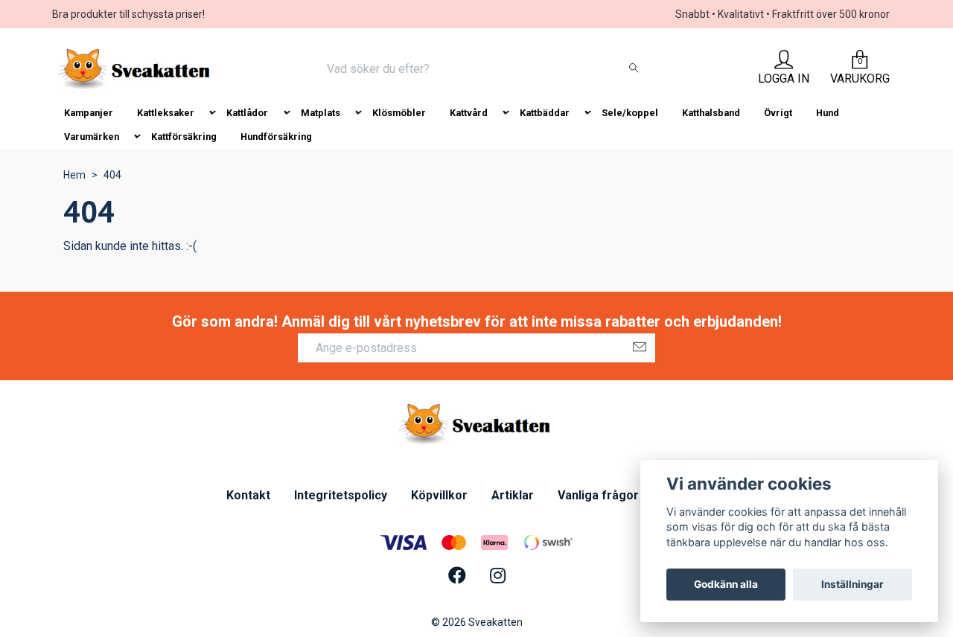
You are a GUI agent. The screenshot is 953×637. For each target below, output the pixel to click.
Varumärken (91, 136)
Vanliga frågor (598, 495)
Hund (827, 112)
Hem (74, 175)
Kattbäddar (545, 112)
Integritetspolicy (340, 495)
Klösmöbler (399, 112)
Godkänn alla (726, 584)
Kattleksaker (165, 112)
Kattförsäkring (184, 136)
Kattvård (469, 112)
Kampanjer (88, 112)
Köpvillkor (439, 495)
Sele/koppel (630, 112)
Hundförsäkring (276, 136)
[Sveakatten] (136, 69)
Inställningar (852, 584)
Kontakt (248, 495)
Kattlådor (247, 112)
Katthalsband (711, 112)
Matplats (320, 112)
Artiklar (512, 495)
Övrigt (778, 112)
